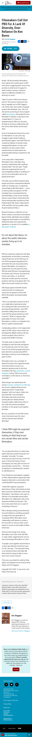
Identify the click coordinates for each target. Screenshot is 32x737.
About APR (7, 711)
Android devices (8, 720)
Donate (16, 669)
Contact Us (7, 712)
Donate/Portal (24, 3)
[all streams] (29, 734)
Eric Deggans (11, 39)
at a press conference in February (18, 385)
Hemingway (10, 114)
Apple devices (7, 718)
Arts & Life (7, 602)
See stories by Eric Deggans (21, 631)
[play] (3, 735)
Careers (6, 714)
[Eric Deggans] (6, 618)
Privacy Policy (7, 704)
